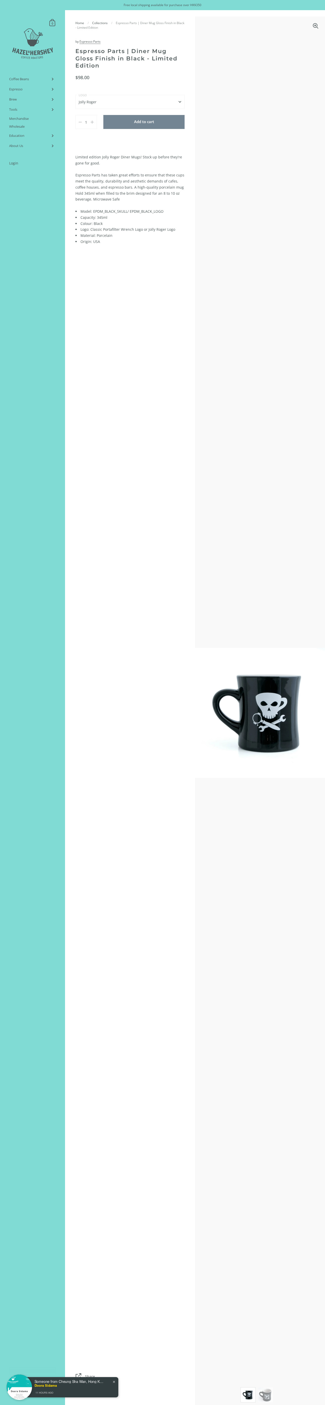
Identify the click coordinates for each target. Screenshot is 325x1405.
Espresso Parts (90, 41)
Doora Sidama (46, 1385)
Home (79, 23)
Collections (100, 23)
